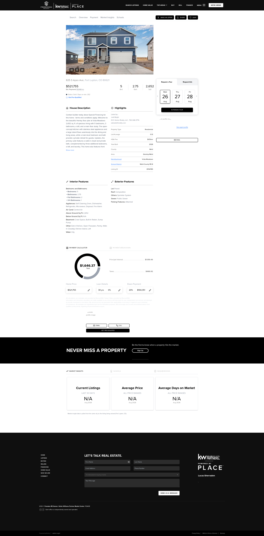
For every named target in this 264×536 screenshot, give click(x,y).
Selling (43, 464)
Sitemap (222, 533)
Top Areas (161, 5)
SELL (180, 5)
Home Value (148, 5)
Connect (44, 476)
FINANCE (189, 5)
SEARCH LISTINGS (132, 5)
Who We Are (45, 473)
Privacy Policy (196, 533)
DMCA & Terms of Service (209, 533)
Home (43, 455)
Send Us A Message (169, 493)
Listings (44, 458)
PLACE (87, 506)
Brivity (48, 533)
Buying (43, 461)
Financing (45, 467)
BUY (172, 5)
